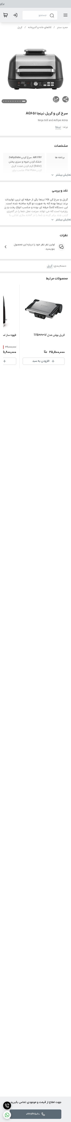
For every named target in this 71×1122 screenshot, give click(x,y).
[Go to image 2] (20, 101)
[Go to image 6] (10, 101)
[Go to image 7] (8, 101)
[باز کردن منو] (65, 15)
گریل (19, 27)
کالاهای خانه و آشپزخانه (39, 27)
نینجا (58, 127)
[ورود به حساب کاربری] (16, 15)
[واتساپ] (7, 1115)
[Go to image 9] (3, 101)
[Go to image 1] (23, 101)
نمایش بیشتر (63, 175)
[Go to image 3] (17, 101)
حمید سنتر (62, 27)
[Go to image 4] (15, 101)
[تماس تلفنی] (7, 1105)
